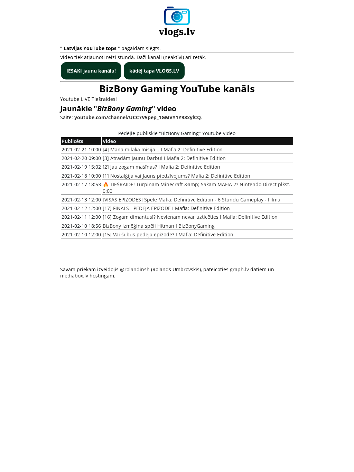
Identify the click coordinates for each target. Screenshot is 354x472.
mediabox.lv (74, 275)
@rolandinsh (135, 269)
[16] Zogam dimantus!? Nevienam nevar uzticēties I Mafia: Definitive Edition (190, 217)
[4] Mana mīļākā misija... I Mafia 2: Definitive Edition (163, 149)
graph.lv (239, 269)
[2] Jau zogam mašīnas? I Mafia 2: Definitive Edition (161, 166)
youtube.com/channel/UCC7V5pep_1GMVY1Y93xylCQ (137, 117)
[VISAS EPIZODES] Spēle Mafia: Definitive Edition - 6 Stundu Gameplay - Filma (191, 199)
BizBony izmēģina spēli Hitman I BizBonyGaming (159, 226)
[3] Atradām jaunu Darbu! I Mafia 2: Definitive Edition (164, 158)
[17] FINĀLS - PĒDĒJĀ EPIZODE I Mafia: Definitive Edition (166, 208)
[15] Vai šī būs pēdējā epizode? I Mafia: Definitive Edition (168, 234)
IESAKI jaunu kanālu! (91, 70)
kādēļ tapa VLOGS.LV (154, 70)
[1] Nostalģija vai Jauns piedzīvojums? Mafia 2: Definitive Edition (176, 175)
